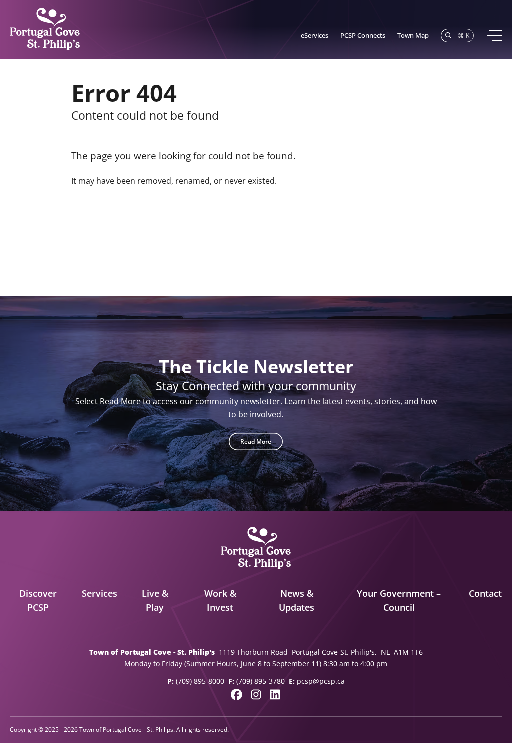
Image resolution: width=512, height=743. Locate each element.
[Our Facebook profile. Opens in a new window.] (236, 694)
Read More (256, 442)
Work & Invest (220, 601)
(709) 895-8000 (200, 681)
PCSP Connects (363, 35)
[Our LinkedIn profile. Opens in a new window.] (275, 694)
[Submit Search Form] (428, 229)
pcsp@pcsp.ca (321, 681)
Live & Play (155, 601)
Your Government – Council (399, 601)
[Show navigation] (494, 35)
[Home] (45, 29)
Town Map (413, 35)
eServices (314, 35)
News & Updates (296, 601)
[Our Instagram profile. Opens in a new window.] (256, 694)
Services (100, 594)
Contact (485, 594)
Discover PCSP (38, 601)
